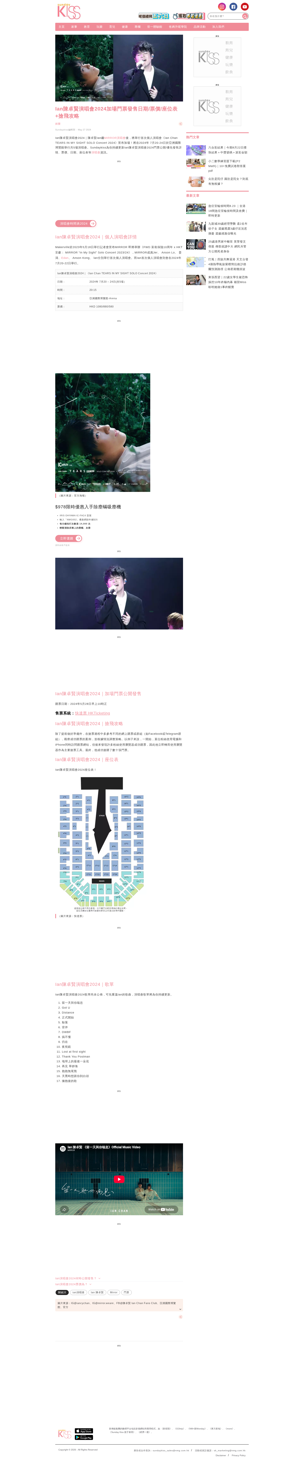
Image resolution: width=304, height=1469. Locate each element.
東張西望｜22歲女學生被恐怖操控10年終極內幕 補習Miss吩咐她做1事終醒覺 (228, 282)
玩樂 (100, 26)
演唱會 (95, 152)
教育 (87, 26)
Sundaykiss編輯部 (65, 129)
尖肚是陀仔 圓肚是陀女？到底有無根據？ (228, 181)
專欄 (138, 26)
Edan (65, 257)
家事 (74, 26)
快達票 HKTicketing (92, 713)
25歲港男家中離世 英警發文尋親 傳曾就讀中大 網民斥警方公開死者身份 (227, 246)
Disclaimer (221, 1455)
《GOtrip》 (179, 1428)
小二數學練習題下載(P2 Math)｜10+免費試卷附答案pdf (227, 166)
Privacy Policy (239, 1455)
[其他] (180, 125)
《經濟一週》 (144, 1432)
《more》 (229, 1428)
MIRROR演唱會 (115, 137)
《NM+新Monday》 (197, 1428)
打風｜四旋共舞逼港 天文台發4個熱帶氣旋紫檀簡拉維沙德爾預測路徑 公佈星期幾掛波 (228, 264)
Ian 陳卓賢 (97, 1292)
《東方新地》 (215, 1428)
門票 (126, 1292)
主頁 (62, 26)
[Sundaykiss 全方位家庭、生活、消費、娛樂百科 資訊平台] (84, 11)
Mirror (113, 1292)
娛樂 (58, 123)
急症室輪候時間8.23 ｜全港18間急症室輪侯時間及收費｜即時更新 (228, 210)
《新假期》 (166, 1428)
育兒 (112, 26)
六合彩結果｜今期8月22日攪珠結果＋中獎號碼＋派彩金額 (227, 150)
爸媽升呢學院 (178, 26)
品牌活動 (200, 26)
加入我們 (218, 26)
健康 (125, 26)
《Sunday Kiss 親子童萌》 (122, 1432)
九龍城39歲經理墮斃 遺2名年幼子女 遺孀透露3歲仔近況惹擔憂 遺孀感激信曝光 (228, 228)
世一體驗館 (154, 26)
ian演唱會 (79, 1292)
